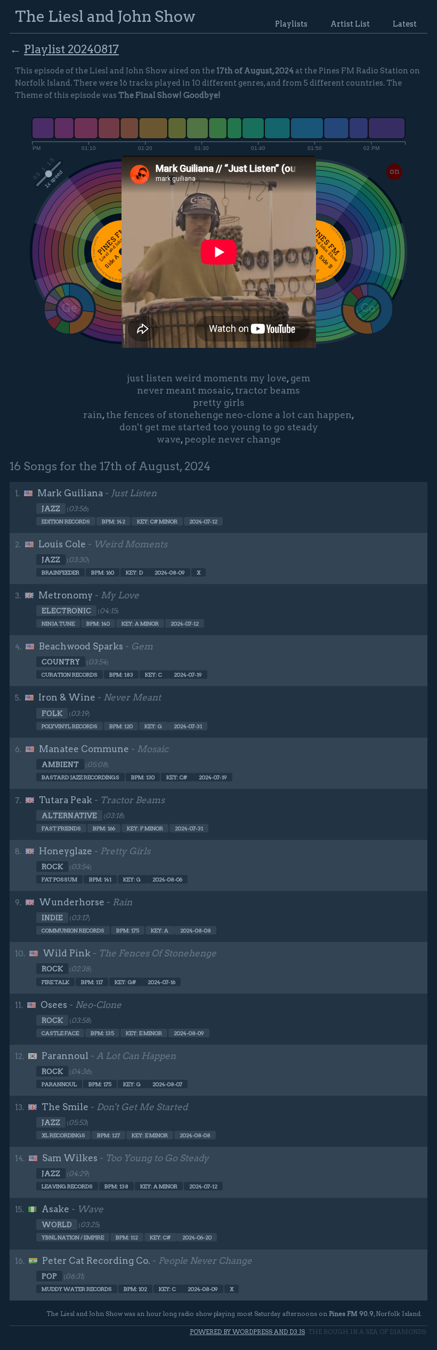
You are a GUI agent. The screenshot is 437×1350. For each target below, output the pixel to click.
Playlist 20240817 (71, 49)
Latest (405, 24)
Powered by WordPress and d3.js (247, 1332)
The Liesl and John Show (105, 16)
